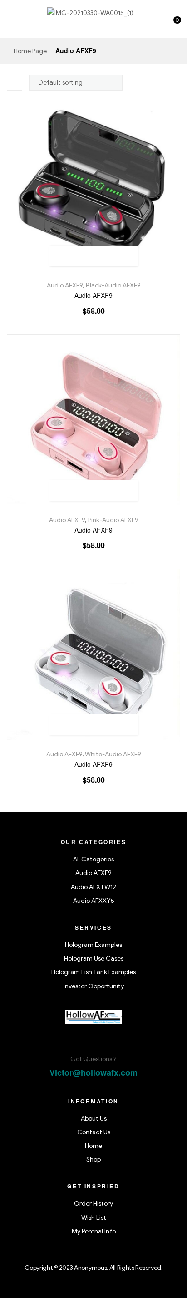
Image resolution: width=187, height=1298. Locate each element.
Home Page (30, 51)
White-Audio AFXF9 (113, 754)
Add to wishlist (83, 256)
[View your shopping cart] (169, 24)
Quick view (124, 256)
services (93, 927)
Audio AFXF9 (65, 285)
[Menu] (10, 25)
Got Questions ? (93, 1059)
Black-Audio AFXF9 (113, 285)
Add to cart (63, 256)
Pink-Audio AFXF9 (113, 520)
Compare (104, 256)
